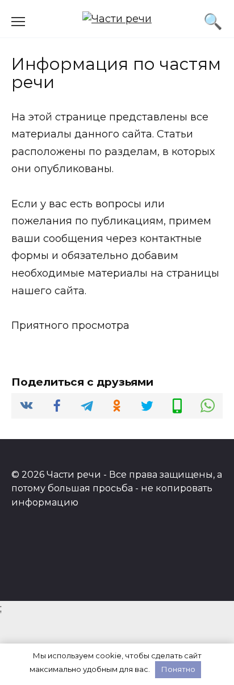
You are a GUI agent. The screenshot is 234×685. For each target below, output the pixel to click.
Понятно (178, 669)
